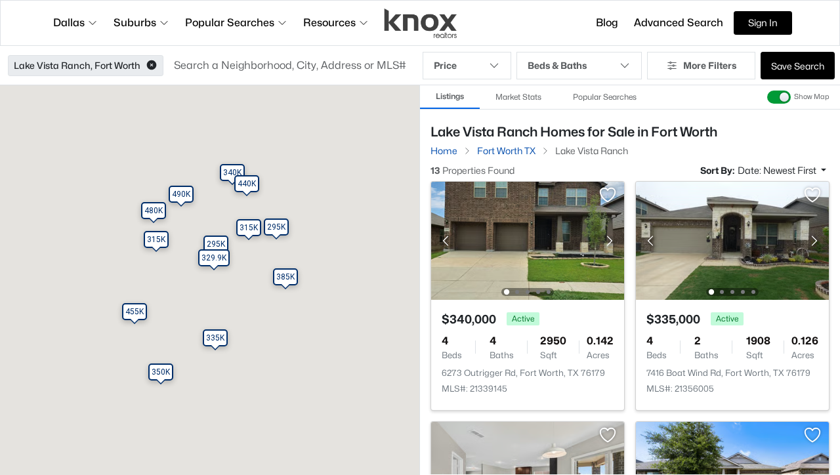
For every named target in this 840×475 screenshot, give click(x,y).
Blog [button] (607, 22)
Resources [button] (329, 22)
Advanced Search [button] (678, 22)
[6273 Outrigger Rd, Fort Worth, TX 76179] (527, 240)
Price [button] (445, 65)
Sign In (763, 22)
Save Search (797, 66)
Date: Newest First (778, 170)
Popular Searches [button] (229, 22)
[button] (152, 65)
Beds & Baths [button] (557, 65)
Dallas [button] (69, 22)
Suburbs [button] (135, 22)
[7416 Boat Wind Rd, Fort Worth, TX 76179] (732, 240)
